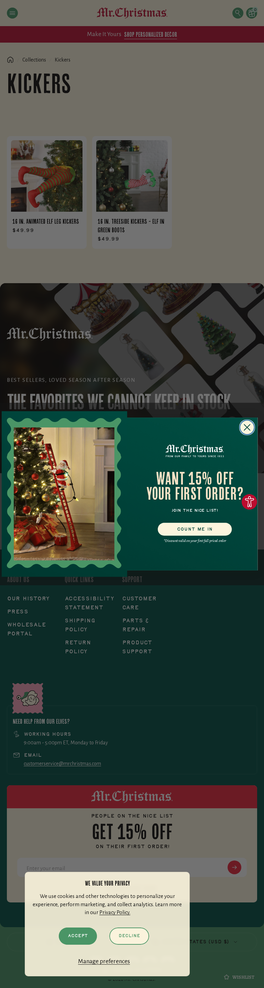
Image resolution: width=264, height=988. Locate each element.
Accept (78, 936)
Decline (129, 936)
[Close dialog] (247, 427)
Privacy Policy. (114, 912)
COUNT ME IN (195, 529)
